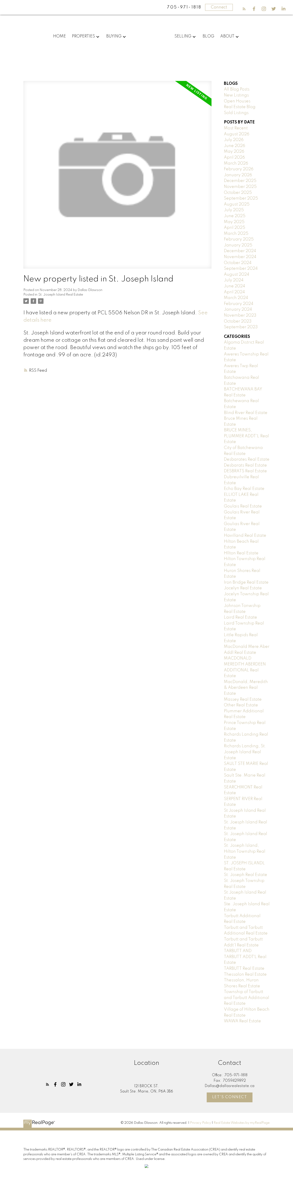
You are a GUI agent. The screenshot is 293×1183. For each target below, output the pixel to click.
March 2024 (236, 298)
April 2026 (234, 157)
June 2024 (234, 286)
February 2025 (239, 239)
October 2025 (238, 193)
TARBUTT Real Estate (244, 969)
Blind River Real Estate (245, 413)
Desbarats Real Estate (245, 465)
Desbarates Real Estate (246, 459)
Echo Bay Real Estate (244, 489)
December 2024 (240, 251)
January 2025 (238, 245)
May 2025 (234, 222)
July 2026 (234, 140)
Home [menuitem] (59, 36)
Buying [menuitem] (114, 36)
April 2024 (234, 292)
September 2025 (241, 198)
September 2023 (241, 327)
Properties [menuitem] (83, 36)
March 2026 (236, 163)
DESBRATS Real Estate (245, 471)
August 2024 (236, 274)
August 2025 (237, 204)
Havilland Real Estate (245, 536)
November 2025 (240, 187)
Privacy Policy (200, 1122)
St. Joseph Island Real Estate (60, 294)
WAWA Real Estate (242, 1021)
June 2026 (234, 146)
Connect (219, 7)
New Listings (236, 95)
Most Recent (236, 128)
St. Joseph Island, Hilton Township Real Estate (244, 851)
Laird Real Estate (240, 617)
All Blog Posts (237, 89)
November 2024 (240, 257)
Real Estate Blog (239, 107)
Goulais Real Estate (243, 506)
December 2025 (240, 181)
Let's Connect (229, 1097)
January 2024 (238, 309)
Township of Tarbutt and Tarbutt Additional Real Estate (246, 998)
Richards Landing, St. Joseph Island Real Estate (245, 752)
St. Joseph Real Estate (245, 875)
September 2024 (241, 269)
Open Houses (237, 101)
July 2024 (234, 280)
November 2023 (240, 315)
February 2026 (238, 169)
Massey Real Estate (243, 699)
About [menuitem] (227, 36)
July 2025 (234, 210)
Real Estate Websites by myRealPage (242, 1122)
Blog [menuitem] (208, 36)
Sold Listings (236, 113)
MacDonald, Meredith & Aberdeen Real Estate (246, 688)
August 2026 (236, 134)
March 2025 (236, 234)
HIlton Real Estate (241, 553)
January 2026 (238, 175)
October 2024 (238, 263)
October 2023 (238, 321)
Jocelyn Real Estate (243, 588)
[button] (244, 9)
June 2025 (234, 216)
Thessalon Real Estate (245, 974)
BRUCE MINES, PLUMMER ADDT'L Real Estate (246, 436)
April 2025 (234, 228)
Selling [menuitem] (182, 36)
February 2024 (238, 304)
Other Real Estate (241, 705)
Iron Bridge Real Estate (246, 582)
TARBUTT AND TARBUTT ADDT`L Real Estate (245, 957)
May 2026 (234, 152)
